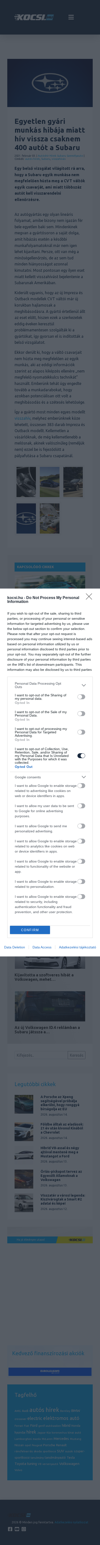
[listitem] (50, 685)
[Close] (90, 598)
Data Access (42, 947)
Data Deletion (14, 947)
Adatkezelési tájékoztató (77, 947)
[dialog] (50, 772)
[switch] (81, 696)
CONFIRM (30, 930)
